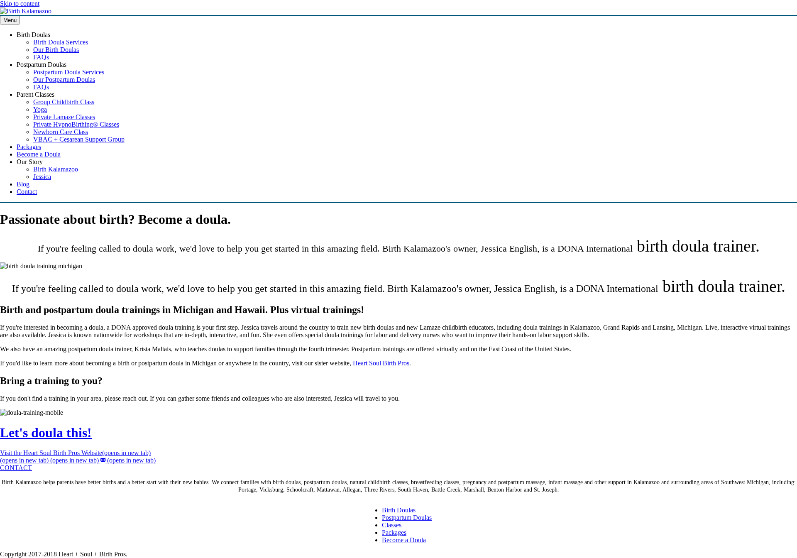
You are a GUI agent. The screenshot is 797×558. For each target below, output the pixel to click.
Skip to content (19, 3)
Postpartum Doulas (407, 517)
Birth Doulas (399, 510)
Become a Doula (39, 154)
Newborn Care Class (60, 131)
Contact (27, 191)
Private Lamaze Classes (64, 116)
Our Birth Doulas (56, 49)
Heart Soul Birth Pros (381, 363)
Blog (23, 184)
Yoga (40, 109)
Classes (391, 525)
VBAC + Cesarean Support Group (79, 139)
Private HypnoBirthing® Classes (76, 124)
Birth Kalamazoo (55, 169)
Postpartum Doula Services (68, 72)
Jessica (42, 176)
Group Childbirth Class (63, 101)
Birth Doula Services (60, 42)
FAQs (41, 57)
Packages (29, 146)
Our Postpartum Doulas (64, 79)
